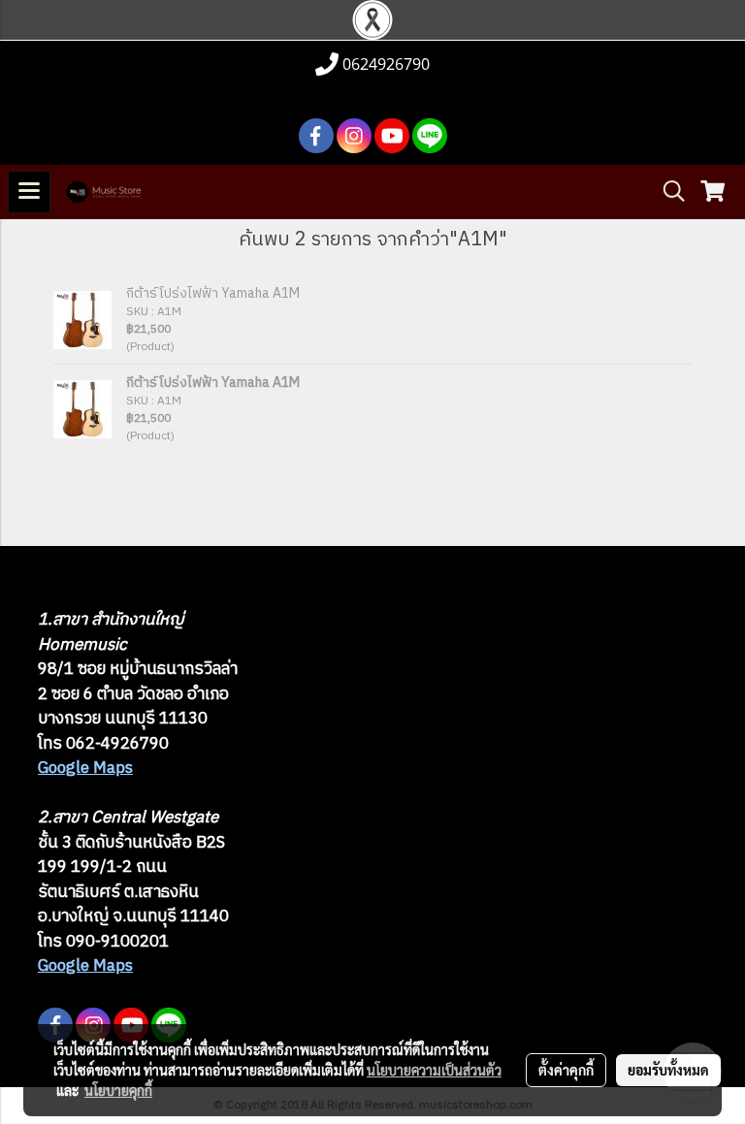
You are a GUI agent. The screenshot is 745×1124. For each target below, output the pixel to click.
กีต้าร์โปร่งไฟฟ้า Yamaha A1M (213, 293)
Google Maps (85, 768)
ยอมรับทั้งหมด (668, 1069)
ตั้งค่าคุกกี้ (566, 1069)
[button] (667, 191)
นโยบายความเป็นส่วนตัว (434, 1069)
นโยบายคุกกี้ (118, 1090)
